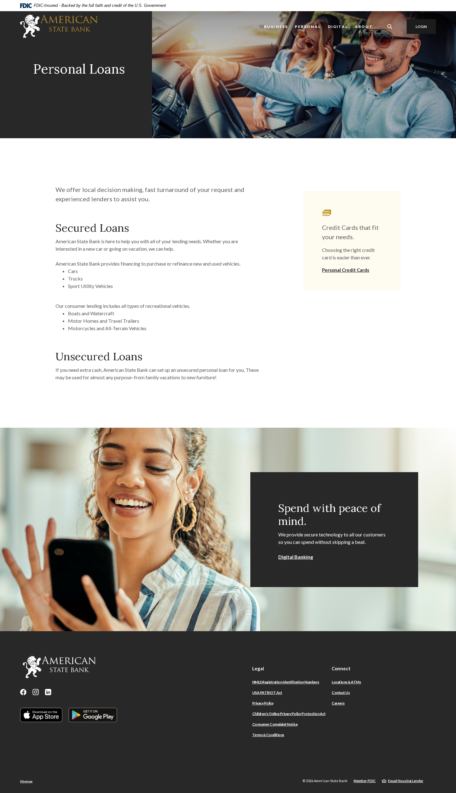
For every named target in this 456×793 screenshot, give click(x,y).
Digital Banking (295, 557)
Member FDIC (365, 781)
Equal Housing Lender (405, 781)
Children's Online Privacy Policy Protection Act (289, 713)
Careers (338, 703)
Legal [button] (258, 668)
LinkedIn (48, 692)
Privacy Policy (263, 703)
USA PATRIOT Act (267, 692)
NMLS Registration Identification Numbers (285, 682)
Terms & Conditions (268, 734)
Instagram (36, 692)
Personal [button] (308, 26)
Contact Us (341, 692)
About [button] (364, 26)
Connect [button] (341, 668)
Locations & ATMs (346, 682)
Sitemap (26, 781)
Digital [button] (338, 26)
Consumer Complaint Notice (275, 724)
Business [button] (276, 26)
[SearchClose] (390, 26)
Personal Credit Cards (345, 270)
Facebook (23, 692)
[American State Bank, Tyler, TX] (59, 26)
